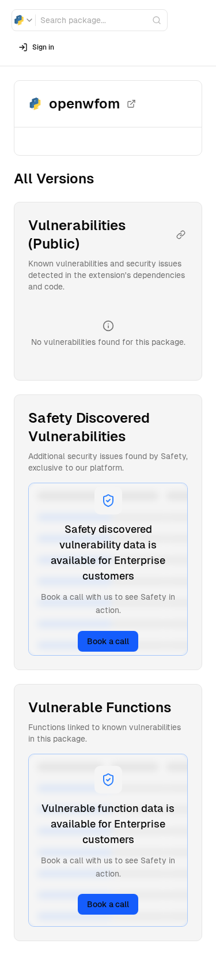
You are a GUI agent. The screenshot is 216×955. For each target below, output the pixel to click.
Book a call (108, 641)
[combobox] (23, 20)
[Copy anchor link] (181, 235)
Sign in (43, 47)
